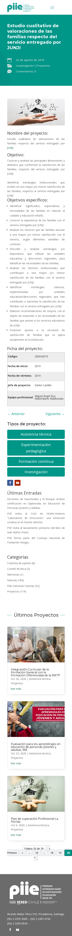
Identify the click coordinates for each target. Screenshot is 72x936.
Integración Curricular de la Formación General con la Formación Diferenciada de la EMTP (35, 672)
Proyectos (43, 65)
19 (60, 853)
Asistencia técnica (36, 434)
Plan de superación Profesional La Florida (34, 820)
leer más (16, 688)
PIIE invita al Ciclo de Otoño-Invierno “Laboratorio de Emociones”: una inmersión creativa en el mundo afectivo (36, 518)
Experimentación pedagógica (36, 447)
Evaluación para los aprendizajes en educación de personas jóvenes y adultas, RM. (35, 747)
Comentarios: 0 (26, 71)
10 (36, 853)
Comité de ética (16, 569)
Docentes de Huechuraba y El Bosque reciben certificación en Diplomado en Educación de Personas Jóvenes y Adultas (36, 503)
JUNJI (10, 147)
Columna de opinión (19, 563)
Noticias (12, 580)
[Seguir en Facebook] (10, 483)
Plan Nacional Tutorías (20, 586)
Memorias (13, 574)
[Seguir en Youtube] (17, 483)
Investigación (25, 65)
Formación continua (36, 461)
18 (51, 853)
